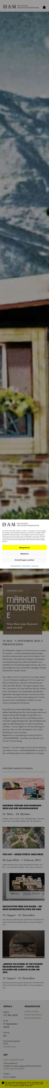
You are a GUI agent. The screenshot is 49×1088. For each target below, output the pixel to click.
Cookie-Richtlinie (16, 566)
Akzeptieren (24, 547)
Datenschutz (26, 566)
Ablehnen (24, 554)
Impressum (35, 566)
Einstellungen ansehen (24, 560)
